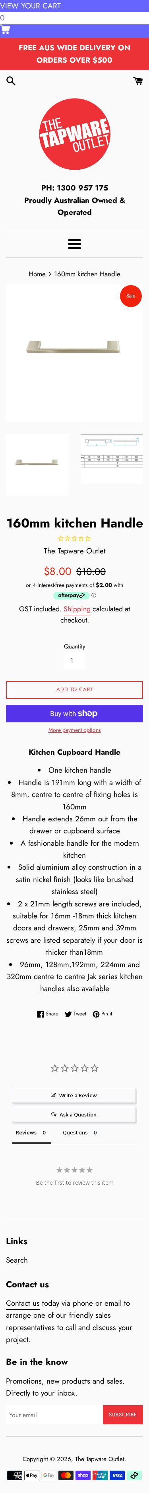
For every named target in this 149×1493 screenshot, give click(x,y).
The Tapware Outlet (99, 1459)
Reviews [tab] (26, 1132)
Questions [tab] (75, 1132)
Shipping (77, 609)
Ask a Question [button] (78, 1114)
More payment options (74, 730)
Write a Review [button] (78, 1095)
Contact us (23, 1303)
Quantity (74, 646)
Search (17, 1260)
